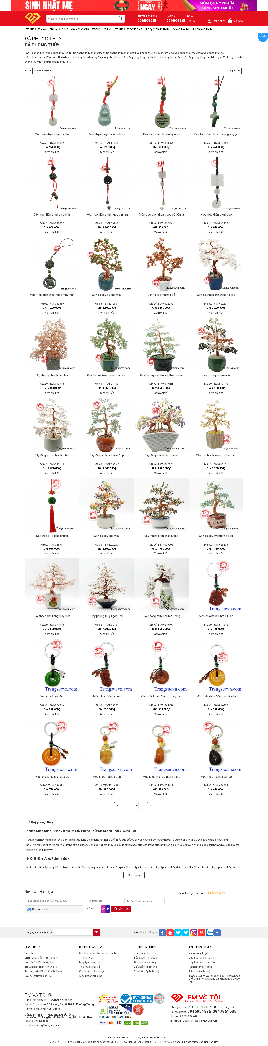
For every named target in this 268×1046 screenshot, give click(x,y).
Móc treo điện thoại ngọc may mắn (52, 295)
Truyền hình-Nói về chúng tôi (41, 966)
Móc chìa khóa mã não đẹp (52, 776)
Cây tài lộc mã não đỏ (161, 295)
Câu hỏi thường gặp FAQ (39, 975)
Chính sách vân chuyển (92, 971)
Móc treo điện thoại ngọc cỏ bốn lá (161, 214)
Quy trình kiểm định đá (202, 962)
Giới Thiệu (30, 953)
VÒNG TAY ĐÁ (181, 29)
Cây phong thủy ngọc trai (107, 616)
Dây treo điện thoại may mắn (161, 134)
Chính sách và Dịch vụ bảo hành (97, 953)
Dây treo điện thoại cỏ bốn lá (52, 214)
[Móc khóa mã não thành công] (161, 746)
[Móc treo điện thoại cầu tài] (52, 103)
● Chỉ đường (53, 1008)
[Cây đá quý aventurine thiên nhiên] (161, 344)
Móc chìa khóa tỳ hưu (107, 696)
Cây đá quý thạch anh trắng (52, 455)
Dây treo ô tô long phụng (52, 536)
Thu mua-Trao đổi (89, 966)
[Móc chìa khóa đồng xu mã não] (216, 666)
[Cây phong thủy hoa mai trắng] (161, 585)
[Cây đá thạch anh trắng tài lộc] (216, 264)
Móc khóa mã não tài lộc (216, 776)
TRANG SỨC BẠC (102, 29)
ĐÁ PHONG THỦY (202, 29)
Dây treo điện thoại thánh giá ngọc (216, 134)
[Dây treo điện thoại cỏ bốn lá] (52, 184)
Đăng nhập (219, 21)
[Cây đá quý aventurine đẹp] (216, 505)
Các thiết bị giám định (201, 957)
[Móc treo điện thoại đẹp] (216, 184)
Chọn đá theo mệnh (200, 966)
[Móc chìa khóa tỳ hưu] (106, 666)
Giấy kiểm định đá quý (146, 971)
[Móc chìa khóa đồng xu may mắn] (161, 666)
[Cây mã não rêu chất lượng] (161, 505)
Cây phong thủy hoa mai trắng (161, 616)
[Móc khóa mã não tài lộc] (216, 746)
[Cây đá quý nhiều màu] (216, 344)
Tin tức (191, 21)
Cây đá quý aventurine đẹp (216, 536)
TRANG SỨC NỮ (58, 29)
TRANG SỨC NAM (36, 29)
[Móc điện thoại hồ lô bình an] (106, 103)
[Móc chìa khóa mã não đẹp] (52, 746)
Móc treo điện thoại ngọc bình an (107, 214)
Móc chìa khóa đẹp (52, 696)
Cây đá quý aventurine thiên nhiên (161, 375)
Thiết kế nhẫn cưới (145, 953)
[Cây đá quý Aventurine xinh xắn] (106, 344)
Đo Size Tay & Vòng (145, 962)
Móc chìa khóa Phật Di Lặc (216, 616)
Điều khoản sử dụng (90, 975)
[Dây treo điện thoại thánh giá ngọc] (216, 103)
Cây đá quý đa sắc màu (106, 295)
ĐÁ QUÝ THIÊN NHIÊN (158, 29)
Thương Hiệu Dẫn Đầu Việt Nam (43, 971)
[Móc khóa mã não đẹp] (106, 746)
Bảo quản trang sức (145, 957)
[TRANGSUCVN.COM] (33, 22)
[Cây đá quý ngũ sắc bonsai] (161, 425)
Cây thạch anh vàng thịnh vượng (216, 455)
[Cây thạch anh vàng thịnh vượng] (216, 425)
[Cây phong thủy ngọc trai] (106, 585)
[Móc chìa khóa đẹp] (52, 666)
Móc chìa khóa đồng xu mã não (216, 696)
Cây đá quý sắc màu (106, 536)
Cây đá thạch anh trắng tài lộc (216, 295)
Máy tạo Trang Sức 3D (92, 962)
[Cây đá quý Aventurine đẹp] (106, 425)
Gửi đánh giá (121, 909)
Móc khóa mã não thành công (161, 776)
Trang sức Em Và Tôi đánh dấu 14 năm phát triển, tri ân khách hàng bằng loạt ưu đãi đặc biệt (214, 978)
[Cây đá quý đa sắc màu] (106, 264)
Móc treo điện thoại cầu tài (52, 134)
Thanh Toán (86, 957)
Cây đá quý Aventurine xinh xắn (106, 375)
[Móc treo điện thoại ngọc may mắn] (52, 264)
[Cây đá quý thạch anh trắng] (52, 425)
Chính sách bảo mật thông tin (42, 957)
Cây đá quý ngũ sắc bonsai (161, 455)
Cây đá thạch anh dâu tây (52, 375)
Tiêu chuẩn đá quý (199, 971)
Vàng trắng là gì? (198, 953)
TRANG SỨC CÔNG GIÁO (129, 29)
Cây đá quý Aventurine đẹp (107, 455)
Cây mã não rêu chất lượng (161, 536)
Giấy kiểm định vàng (145, 966)
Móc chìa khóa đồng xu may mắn (161, 696)
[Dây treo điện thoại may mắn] (161, 103)
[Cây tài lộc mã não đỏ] (161, 264)
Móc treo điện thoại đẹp (216, 214)
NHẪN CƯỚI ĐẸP (80, 29)
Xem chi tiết (52, 152)
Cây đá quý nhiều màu (216, 375)
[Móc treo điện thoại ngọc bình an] (106, 184)
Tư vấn (263, 36)
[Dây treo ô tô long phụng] (52, 505)
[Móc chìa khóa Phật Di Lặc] (216, 585)
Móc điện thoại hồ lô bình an (107, 134)
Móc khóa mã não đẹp (107, 776)
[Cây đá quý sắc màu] (106, 505)
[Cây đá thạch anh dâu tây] (52, 344)
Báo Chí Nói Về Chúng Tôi (39, 962)
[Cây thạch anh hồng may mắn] (52, 585)
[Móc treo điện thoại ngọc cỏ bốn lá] (161, 184)
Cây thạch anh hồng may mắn (52, 616)
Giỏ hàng (236, 20)
